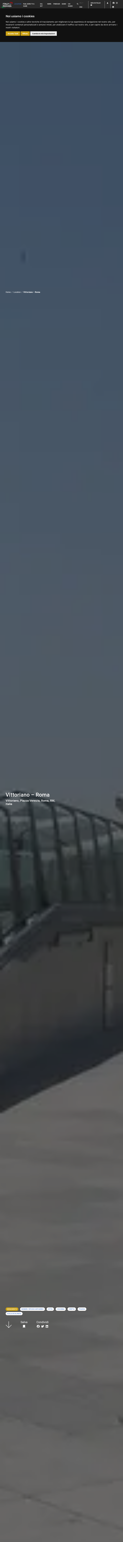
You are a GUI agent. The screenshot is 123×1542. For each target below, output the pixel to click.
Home (8, 292)
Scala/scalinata (14, 1314)
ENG (81, 7)
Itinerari (56, 4)
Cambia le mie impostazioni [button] (43, 34)
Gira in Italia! (96, 3)
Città (50, 1309)
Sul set (41, 5)
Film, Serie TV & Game (28, 5)
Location (17, 4)
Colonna (60, 1309)
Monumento (12, 1309)
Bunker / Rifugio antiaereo (32, 1309)
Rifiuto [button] (25, 34)
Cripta (71, 1309)
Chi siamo (70, 5)
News (49, 4)
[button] (77, 4)
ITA (81, 3)
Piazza (82, 1309)
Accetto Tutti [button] (13, 34)
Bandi (64, 4)
